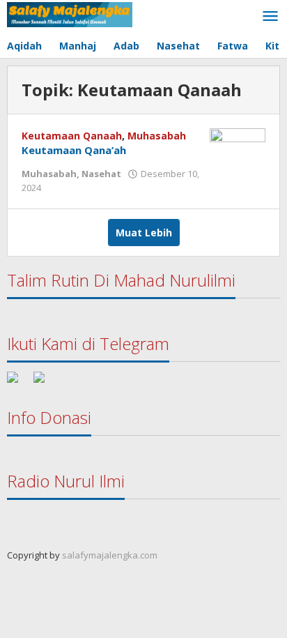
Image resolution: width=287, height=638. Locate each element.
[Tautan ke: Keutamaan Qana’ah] (237, 148)
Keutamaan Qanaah (72, 135)
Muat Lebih (144, 232)
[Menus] (270, 17)
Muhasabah (156, 135)
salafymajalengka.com (109, 555)
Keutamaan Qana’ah (74, 150)
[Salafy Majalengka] (69, 13)
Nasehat (101, 173)
